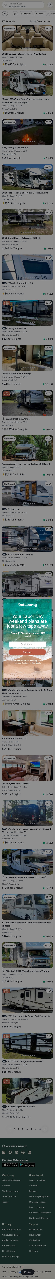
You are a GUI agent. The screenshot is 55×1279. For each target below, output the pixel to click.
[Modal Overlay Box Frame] (27, 639)
